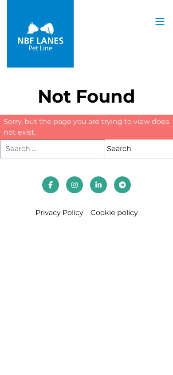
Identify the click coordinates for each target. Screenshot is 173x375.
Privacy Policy (59, 212)
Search (119, 148)
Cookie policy (114, 212)
